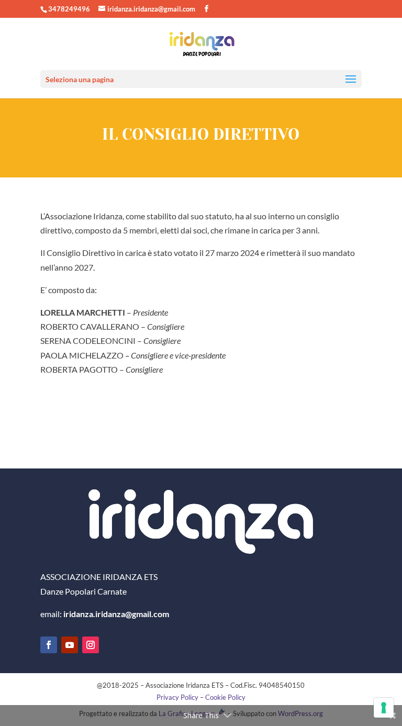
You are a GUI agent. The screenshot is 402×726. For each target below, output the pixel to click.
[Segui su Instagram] (90, 644)
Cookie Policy (225, 697)
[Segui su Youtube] (69, 644)
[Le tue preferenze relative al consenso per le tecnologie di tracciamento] (384, 708)
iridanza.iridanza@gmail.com (116, 614)
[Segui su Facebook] (48, 644)
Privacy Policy (177, 697)
